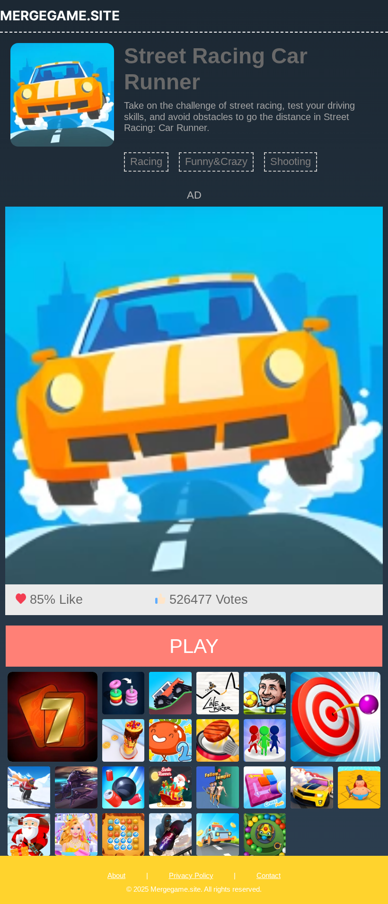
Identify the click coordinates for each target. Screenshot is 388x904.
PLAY (194, 646)
